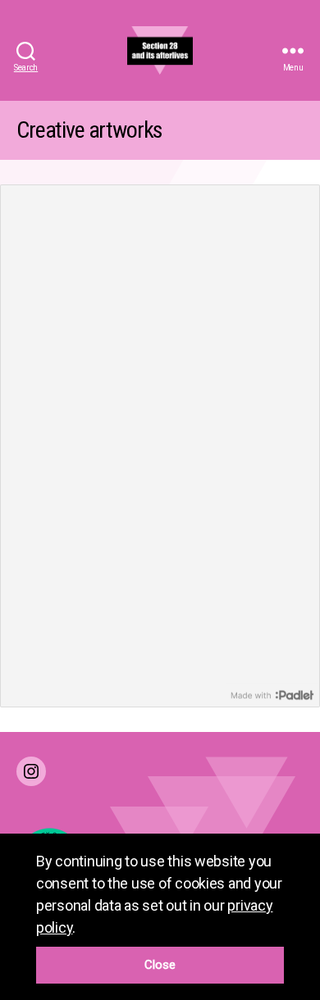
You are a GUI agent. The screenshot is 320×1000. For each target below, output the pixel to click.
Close (160, 964)
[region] (160, 917)
